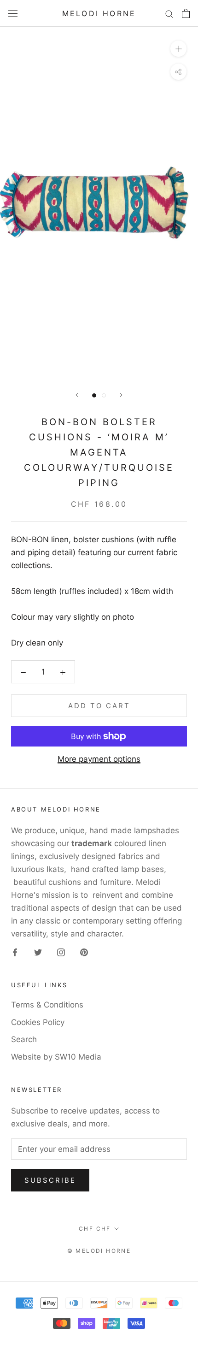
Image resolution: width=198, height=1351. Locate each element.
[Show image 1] (94, 395)
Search (24, 1039)
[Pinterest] (84, 951)
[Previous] (77, 395)
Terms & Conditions (47, 1004)
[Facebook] (15, 951)
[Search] (169, 13)
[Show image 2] (104, 395)
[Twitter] (38, 951)
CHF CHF (95, 1228)
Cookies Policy (37, 1022)
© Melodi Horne (99, 1250)
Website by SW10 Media (56, 1056)
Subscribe (50, 1180)
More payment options (99, 759)
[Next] (121, 395)
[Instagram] (61, 951)
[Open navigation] (12, 14)
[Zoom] (178, 49)
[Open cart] (186, 13)
